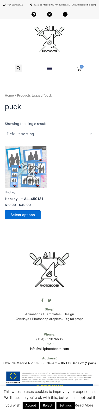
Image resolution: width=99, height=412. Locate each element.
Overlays (22, 319)
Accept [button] (30, 405)
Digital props (73, 319)
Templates (53, 314)
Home (9, 95)
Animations (33, 314)
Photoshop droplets (47, 319)
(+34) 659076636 (49, 339)
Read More (84, 405)
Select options (23, 215)
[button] (18, 68)
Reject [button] (47, 405)
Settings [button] (65, 405)
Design (68, 314)
